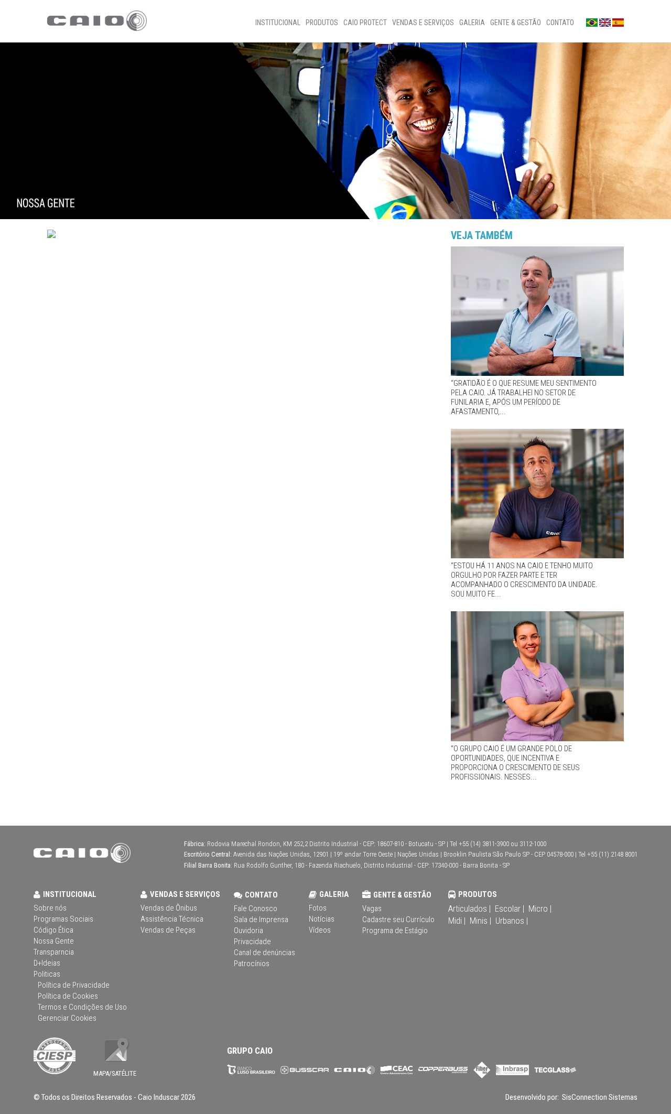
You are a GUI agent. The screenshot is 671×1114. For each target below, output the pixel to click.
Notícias (321, 919)
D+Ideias (47, 963)
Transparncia (54, 952)
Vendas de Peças (168, 930)
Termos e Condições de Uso (82, 1007)
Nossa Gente (54, 941)
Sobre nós (50, 908)
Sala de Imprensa (261, 919)
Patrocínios (251, 963)
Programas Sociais (63, 919)
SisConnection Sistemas (598, 1097)
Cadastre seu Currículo (398, 919)
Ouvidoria (248, 930)
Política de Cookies (68, 996)
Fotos (318, 908)
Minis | (480, 920)
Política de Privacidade (74, 985)
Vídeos (320, 930)
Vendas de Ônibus (168, 908)
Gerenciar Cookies (67, 1018)
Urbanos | (511, 920)
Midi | (457, 920)
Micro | (539, 908)
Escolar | (509, 908)
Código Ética (53, 930)
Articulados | (469, 908)
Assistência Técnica (171, 919)
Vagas (372, 908)
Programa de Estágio (395, 930)
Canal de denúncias (264, 952)
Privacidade (252, 941)
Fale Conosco (255, 908)
